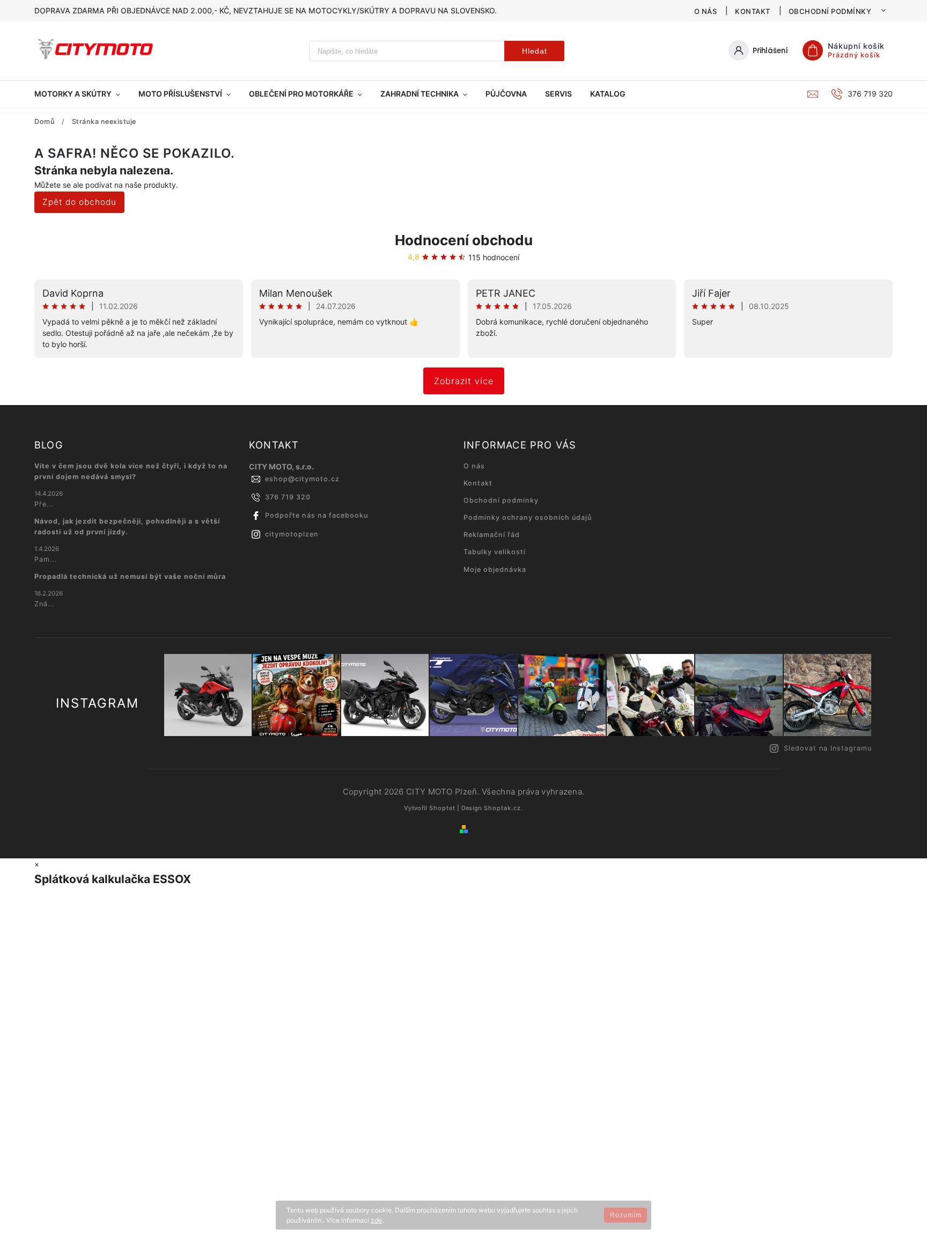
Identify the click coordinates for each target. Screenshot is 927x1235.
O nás (705, 11)
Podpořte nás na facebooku (316, 515)
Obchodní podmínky (830, 11)
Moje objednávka (495, 569)
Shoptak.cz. (503, 808)
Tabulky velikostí (495, 552)
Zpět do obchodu (79, 202)
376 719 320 (288, 497)
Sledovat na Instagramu (828, 748)
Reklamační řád (492, 535)
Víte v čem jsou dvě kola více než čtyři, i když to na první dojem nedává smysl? (130, 471)
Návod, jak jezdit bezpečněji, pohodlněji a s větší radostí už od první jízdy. (127, 526)
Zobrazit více (464, 381)
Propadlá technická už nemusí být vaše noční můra (130, 576)
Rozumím (626, 1215)
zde (376, 1220)
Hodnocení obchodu (464, 240)
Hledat (534, 51)
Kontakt (752, 11)
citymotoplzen (292, 534)
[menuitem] (81, 93)
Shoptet (442, 808)
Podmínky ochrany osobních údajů (528, 517)
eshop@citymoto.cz (302, 479)
